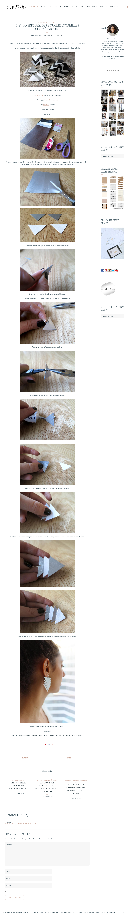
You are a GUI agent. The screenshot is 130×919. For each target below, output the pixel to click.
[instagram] (118, 70)
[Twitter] (107, 70)
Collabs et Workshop (97, 7)
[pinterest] (116, 70)
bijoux (20, 735)
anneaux (46, 105)
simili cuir (40, 95)
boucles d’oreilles (52, 100)
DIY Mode (33, 7)
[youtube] (114, 70)
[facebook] (109, 70)
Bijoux (48, 22)
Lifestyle (81, 7)
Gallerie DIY (56, 7)
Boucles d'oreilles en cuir (21, 824)
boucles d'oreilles (31, 735)
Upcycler (47, 780)
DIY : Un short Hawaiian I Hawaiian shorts (19, 786)
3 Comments (47, 35)
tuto (73, 735)
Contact (114, 7)
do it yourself (64, 735)
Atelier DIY (69, 7)
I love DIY (59, 35)
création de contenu (46, 735)
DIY (57, 735)
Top (124, 912)
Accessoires (41, 22)
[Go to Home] (13, 7)
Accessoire (67, 780)
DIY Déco (44, 7)
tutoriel (78, 735)
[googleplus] (111, 70)
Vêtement (22, 780)
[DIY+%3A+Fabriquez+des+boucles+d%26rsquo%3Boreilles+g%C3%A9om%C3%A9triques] (42, 744)
